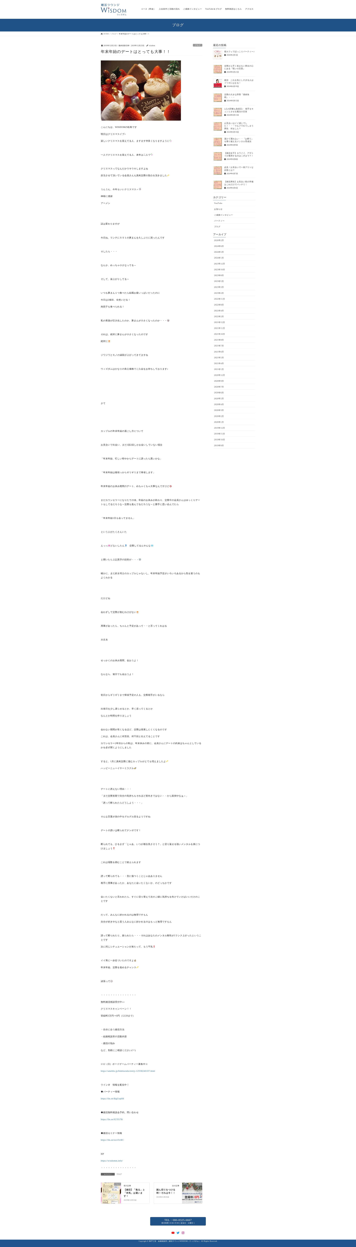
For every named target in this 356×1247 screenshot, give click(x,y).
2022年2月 (219, 316)
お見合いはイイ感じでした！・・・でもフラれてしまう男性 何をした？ (239, 126)
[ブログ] (111, 1193)
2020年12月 (219, 375)
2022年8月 (219, 305)
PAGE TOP (345, 1207)
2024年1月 (219, 258)
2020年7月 (219, 387)
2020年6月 (219, 393)
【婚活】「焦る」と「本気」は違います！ (134, 1193)
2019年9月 (219, 445)
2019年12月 (219, 428)
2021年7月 (219, 346)
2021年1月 (219, 369)
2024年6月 (219, 246)
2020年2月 (219, 416)
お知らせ (218, 209)
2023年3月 (219, 287)
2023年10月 (219, 270)
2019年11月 (219, 434)
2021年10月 (219, 334)
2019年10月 (219, 440)
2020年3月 (219, 410)
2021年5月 (219, 358)
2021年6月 (219, 352)
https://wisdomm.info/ (112, 1161)
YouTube (218, 203)
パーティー (219, 221)
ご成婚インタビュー (223, 215)
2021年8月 (219, 340)
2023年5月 (219, 281)
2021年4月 (219, 363)
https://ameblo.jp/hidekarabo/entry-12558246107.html (128, 1071)
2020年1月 (219, 422)
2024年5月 (219, 252)
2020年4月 (219, 404)
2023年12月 (219, 264)
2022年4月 (219, 311)
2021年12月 (219, 322)
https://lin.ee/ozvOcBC (112, 1140)
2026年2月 (219, 240)
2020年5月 (219, 399)
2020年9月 (219, 381)
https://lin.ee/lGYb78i (112, 1119)
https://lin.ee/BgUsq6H (112, 1098)
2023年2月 (219, 293)
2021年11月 (219, 328)
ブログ (198, 45)
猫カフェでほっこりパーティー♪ (239, 52)
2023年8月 (219, 275)
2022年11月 (219, 299)
